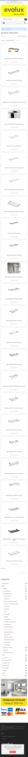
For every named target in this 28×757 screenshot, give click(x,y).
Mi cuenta (15, 1)
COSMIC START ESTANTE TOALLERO (14, 80)
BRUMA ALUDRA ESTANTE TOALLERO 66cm (14, 473)
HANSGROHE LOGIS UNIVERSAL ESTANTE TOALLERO (14, 102)
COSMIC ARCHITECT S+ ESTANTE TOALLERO (14, 517)
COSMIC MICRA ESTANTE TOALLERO (14, 429)
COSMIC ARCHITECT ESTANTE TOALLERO (14, 408)
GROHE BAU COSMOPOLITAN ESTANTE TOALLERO (14, 386)
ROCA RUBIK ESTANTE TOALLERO (14, 255)
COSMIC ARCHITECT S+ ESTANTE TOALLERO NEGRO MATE (14, 540)
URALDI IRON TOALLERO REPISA (14, 146)
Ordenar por (3, 40)
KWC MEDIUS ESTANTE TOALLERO (14, 320)
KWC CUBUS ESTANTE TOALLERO (14, 451)
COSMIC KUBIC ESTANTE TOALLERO (14, 560)
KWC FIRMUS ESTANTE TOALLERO (14, 364)
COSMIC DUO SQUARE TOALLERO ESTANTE (14, 189)
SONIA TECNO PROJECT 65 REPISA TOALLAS (14, 124)
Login (11, 1)
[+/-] (18, 40)
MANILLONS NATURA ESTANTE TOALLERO (14, 58)
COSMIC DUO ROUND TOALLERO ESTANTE (14, 167)
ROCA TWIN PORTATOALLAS (14, 233)
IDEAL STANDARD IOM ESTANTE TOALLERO (14, 211)
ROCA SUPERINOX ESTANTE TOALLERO (14, 298)
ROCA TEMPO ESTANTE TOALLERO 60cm (14, 277)
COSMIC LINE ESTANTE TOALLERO (14, 342)
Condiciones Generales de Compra (8, 736)
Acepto (12, 751)
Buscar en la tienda (22, 36)
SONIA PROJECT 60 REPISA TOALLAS (14, 495)
